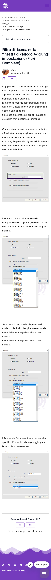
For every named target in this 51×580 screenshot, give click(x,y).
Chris (13, 70)
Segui (12, 79)
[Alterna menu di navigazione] (47, 5)
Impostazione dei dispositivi (17, 29)
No (30, 525)
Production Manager (14, 26)
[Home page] (5, 6)
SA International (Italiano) (14, 17)
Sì (20, 525)
